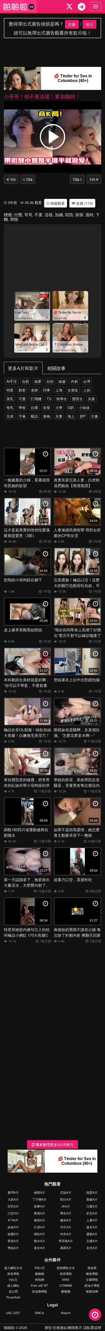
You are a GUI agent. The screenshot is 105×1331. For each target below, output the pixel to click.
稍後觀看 (57, 203)
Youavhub (13, 1297)
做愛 (37, 381)
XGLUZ (39, 1267)
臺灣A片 (13, 1192)
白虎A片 (39, 1227)
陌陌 (69, 215)
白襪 (34, 407)
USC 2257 (13, 1313)
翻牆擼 (65, 1291)
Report (65, 1313)
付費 (18, 215)
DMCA (39, 1313)
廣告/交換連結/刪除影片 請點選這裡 (73, 1327)
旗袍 (46, 416)
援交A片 (92, 1227)
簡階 (14, 219)
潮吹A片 (39, 1234)
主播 (94, 416)
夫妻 (58, 416)
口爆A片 (92, 1206)
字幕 (22, 416)
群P (83, 416)
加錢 (59, 215)
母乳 (10, 407)
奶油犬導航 (92, 1285)
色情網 (39, 1279)
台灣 (86, 381)
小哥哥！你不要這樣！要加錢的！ (42, 96)
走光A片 (92, 1247)
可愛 (22, 398)
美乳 (10, 398)
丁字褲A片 (39, 1199)
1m (12, 179)
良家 (91, 398)
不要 (38, 215)
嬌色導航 (92, 1273)
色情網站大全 (66, 1267)
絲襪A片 (13, 1234)
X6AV (66, 1279)
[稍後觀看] (95, 1314)
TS (49, 398)
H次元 (13, 1279)
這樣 (49, 215)
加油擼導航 (39, 1291)
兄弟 (10, 416)
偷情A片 (39, 1220)
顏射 (22, 390)
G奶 (71, 407)
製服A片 (92, 1199)
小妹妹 (84, 407)
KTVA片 (13, 1220)
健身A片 (65, 1220)
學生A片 (65, 1213)
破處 (62, 381)
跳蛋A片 (92, 1192)
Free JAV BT (39, 1285)
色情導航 (66, 1273)
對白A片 (65, 1199)
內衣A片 (65, 1234)
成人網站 (13, 1285)
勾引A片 (65, 1227)
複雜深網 (92, 1291)
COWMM (65, 1285)
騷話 (34, 416)
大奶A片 (13, 1199)
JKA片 (65, 1206)
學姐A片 (13, 1247)
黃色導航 (13, 1273)
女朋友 (73, 390)
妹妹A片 (13, 1227)
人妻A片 (92, 1220)
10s (28, 179)
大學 (58, 407)
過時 (89, 215)
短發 (46, 407)
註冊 (71, 24)
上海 (58, 390)
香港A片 (13, 1241)
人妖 (86, 390)
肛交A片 (92, 1213)
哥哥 (28, 215)
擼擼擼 (39, 1273)
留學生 (61, 398)
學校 (22, 407)
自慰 (25, 381)
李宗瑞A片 (66, 1241)
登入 (89, 24)
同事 (46, 390)
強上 (71, 416)
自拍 (50, 381)
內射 (74, 381)
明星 (10, 390)
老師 (34, 390)
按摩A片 (39, 1206)
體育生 (77, 398)
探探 (79, 215)
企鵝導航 (92, 1279)
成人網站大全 (13, 1267)
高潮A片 (39, 1213)
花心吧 (13, 1291)
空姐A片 (65, 1192)
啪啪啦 (9, 1327)
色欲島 (92, 1267)
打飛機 (36, 398)
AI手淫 (11, 381)
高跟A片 (65, 1247)
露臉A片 (92, 1234)
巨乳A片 (13, 1206)
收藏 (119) (84, 203)
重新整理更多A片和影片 (54, 1144)
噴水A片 (39, 1241)
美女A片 (39, 1247)
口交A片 (13, 1213)
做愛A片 (39, 1192)
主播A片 (92, 1241)
